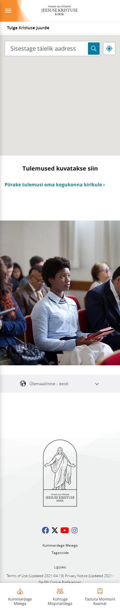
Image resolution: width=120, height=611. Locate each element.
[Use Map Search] (94, 48)
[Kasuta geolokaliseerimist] (109, 48)
